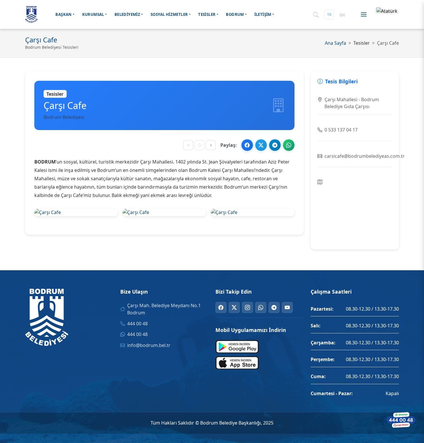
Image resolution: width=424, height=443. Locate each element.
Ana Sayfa (335, 43)
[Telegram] (274, 307)
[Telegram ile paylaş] (275, 145)
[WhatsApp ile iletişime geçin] (401, 420)
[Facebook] (220, 307)
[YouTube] (287, 307)
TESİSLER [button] (206, 14)
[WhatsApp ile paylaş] (288, 145)
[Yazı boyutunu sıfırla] (199, 145)
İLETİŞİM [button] (262, 14)
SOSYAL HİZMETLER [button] (169, 14)
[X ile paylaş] (261, 145)
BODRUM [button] (235, 14)
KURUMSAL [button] (93, 14)
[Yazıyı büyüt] (211, 145)
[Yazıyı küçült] (188, 145)
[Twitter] (234, 307)
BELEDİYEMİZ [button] (127, 14)
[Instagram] (247, 307)
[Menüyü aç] (363, 14)
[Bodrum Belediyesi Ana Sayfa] (31, 14)
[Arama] (316, 14)
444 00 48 (137, 323)
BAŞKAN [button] (63, 14)
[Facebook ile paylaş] (247, 145)
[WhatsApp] (260, 307)
